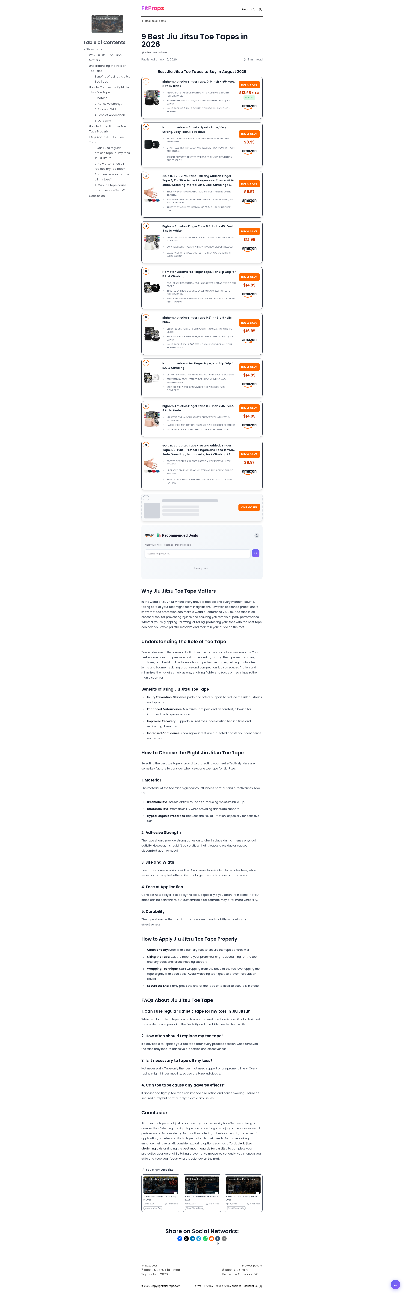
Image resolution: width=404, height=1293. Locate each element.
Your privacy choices (228, 1286)
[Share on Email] (224, 1238)
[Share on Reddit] (211, 1238)
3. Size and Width (107, 109)
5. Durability (103, 121)
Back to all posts (155, 21)
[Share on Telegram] (198, 1238)
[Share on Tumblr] (217, 1238)
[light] (261, 9)
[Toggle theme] (256, 535)
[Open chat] (395, 1284)
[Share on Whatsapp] (205, 1238)
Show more (94, 49)
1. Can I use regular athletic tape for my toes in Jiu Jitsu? (112, 153)
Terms (197, 1286)
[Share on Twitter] (186, 1238)
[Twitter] (261, 1286)
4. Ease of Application (110, 115)
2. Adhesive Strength (109, 104)
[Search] (253, 9)
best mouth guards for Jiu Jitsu (205, 1148)
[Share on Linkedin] (192, 1238)
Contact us (251, 1286)
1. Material (101, 98)
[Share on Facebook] (179, 1238)
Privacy (208, 1286)
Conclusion (97, 196)
